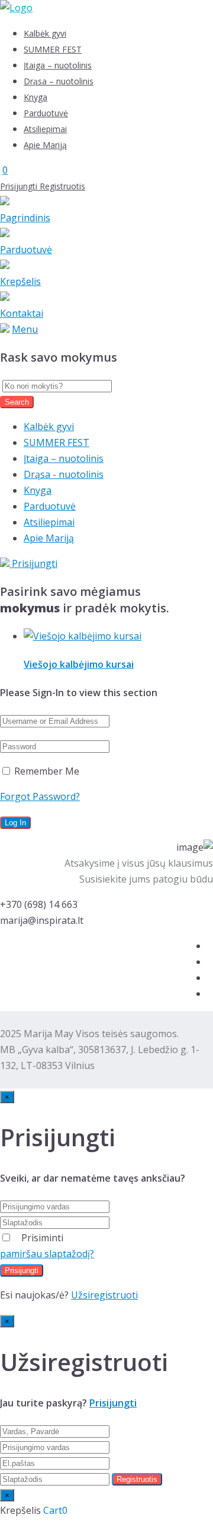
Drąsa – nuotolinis (58, 81)
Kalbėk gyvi (45, 33)
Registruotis (62, 186)
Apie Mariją (45, 144)
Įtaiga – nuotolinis (58, 65)
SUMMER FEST (53, 49)
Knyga (35, 97)
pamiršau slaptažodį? (47, 1253)
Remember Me (45, 771)
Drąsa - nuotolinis (64, 474)
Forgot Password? (40, 796)
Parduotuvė (46, 113)
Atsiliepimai (45, 129)
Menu (25, 329)
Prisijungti (20, 186)
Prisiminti (42, 1237)
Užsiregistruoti (104, 1294)
